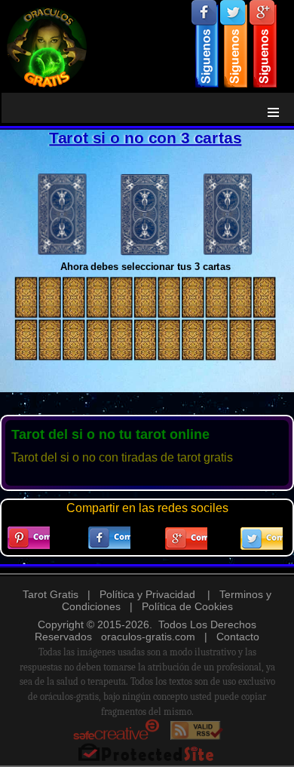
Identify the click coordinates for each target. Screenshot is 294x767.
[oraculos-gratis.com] (147, 44)
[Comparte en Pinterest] (29, 537)
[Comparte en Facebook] (109, 537)
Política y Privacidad (147, 594)
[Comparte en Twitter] (261, 538)
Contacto (237, 636)
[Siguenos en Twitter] (233, 43)
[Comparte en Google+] (186, 538)
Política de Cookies (187, 606)
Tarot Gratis (50, 594)
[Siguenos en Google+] (263, 43)
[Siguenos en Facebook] (205, 43)
